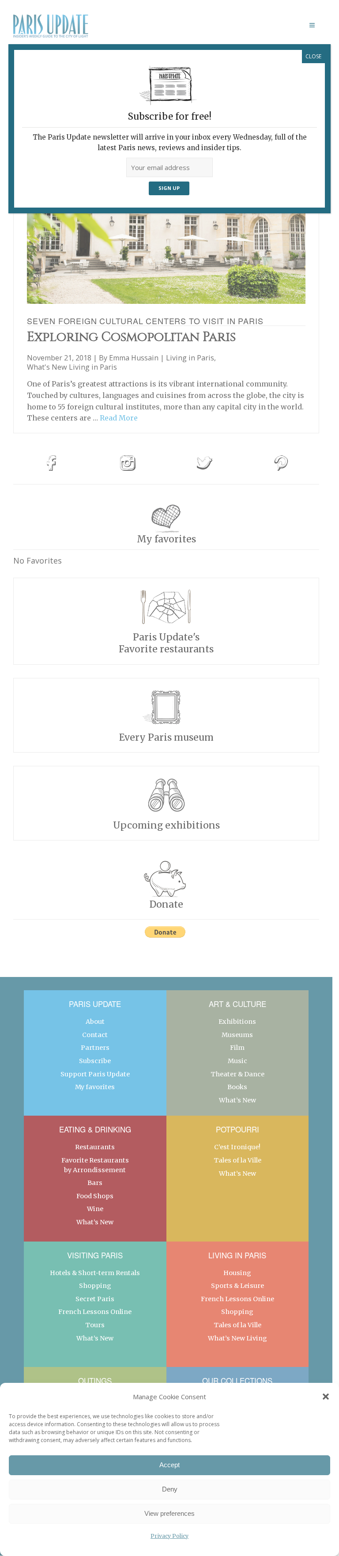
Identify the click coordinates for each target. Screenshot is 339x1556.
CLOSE (313, 56)
